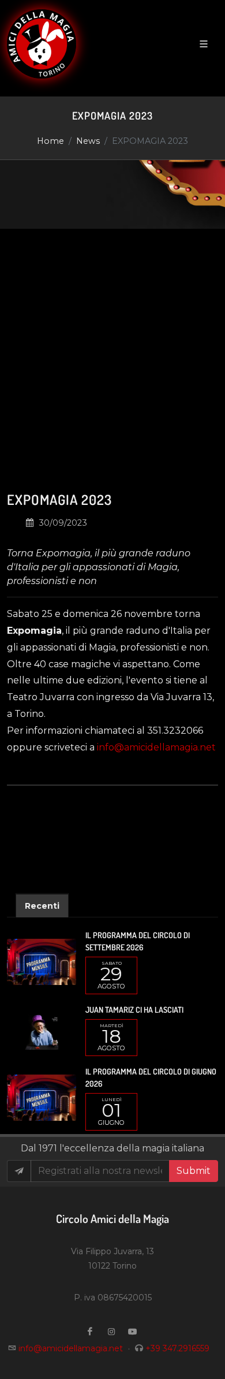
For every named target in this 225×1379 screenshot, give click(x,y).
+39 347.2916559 (177, 1348)
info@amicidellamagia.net (156, 747)
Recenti (42, 906)
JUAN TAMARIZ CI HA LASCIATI (134, 1009)
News (88, 141)
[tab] (42, 905)
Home (50, 141)
